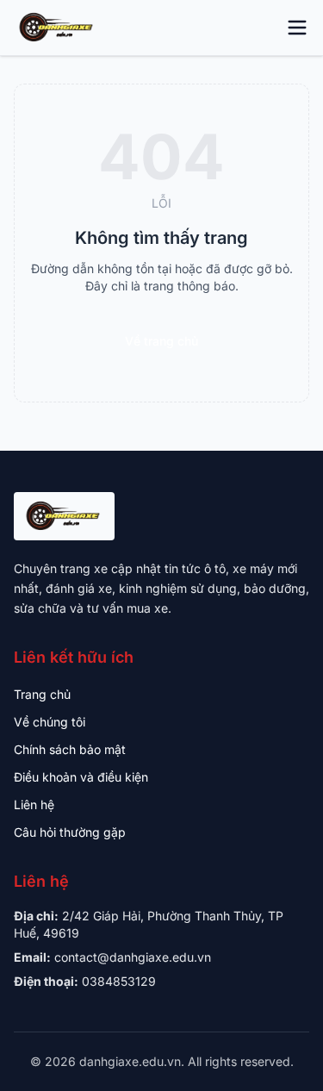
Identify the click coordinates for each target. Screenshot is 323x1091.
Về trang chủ (161, 341)
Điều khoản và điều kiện (81, 777)
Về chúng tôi (49, 721)
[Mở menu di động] (297, 28)
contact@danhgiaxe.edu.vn (132, 957)
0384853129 (119, 981)
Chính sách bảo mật (70, 749)
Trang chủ (42, 694)
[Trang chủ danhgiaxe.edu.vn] (57, 27)
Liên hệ (34, 804)
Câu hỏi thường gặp (70, 832)
